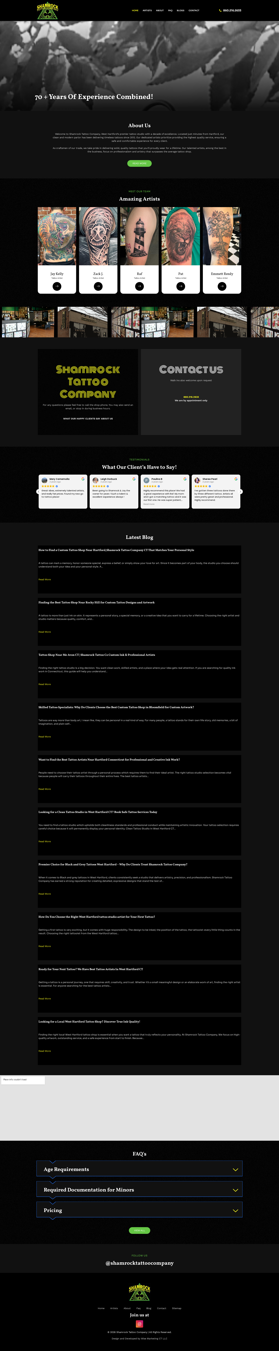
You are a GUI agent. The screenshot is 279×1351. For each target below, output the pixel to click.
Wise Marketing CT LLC (154, 1338)
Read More (45, 579)
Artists (147, 10)
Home (135, 10)
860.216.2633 (191, 397)
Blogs (180, 10)
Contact (194, 10)
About (160, 10)
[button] (240, 491)
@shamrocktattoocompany (139, 1263)
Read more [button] (98, 504)
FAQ (170, 10)
